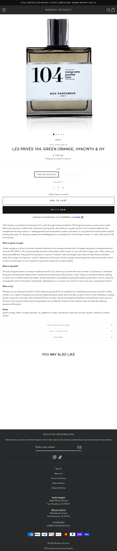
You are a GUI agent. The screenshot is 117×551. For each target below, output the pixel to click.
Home (58, 140)
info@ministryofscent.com (58, 525)
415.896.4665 (58, 522)
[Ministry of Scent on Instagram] (54, 457)
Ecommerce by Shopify (62, 548)
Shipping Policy (59, 488)
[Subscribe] (79, 447)
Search (58, 468)
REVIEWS (58, 337)
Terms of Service (58, 478)
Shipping (49, 159)
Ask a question (58, 331)
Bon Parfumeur (58, 145)
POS (46, 548)
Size (58, 169)
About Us (58, 473)
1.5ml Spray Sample (71, 174)
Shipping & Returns (58, 325)
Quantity (58, 182)
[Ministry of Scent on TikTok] (60, 457)
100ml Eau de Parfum (46, 174)
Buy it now (58, 210)
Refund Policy (58, 483)
